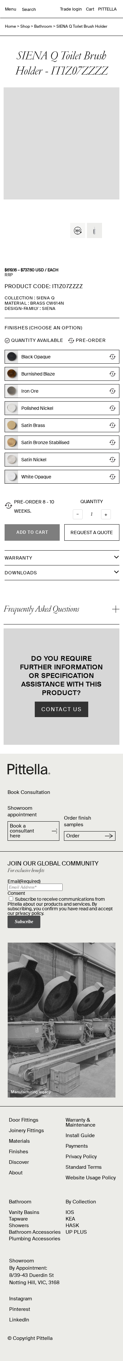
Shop (25, 26)
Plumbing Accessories (34, 1238)
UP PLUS (76, 1232)
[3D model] (77, 230)
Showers (19, 1225)
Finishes (18, 1151)
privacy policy (29, 913)
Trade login (71, 9)
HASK (72, 1225)
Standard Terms (84, 1167)
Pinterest (19, 1309)
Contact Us (61, 709)
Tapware (18, 1219)
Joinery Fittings (26, 1130)
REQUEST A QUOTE (92, 532)
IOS (70, 1212)
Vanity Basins (24, 1212)
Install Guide (80, 1135)
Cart (90, 9)
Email (24, 881)
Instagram (20, 1298)
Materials (19, 1141)
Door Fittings (23, 1120)
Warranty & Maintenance (80, 1122)
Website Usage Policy (91, 1177)
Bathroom (43, 26)
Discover (19, 1162)
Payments (77, 1146)
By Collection (81, 1201)
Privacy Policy (81, 1156)
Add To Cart (32, 532)
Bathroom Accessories (35, 1232)
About (16, 1172)
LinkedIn (19, 1319)
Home (10, 26)
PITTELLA (107, 9)
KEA (70, 1219)
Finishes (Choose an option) (43, 328)
